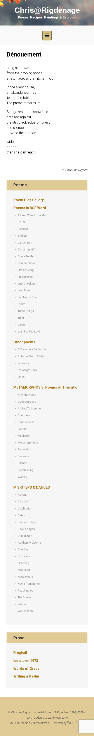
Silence (22, 463)
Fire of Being (26, 270)
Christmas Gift (27, 249)
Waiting (22, 476)
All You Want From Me (31, 215)
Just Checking (27, 283)
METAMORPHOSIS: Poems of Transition (46, 387)
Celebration (25, 508)
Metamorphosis (28, 442)
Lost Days (24, 290)
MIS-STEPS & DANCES (31, 487)
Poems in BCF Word (29, 208)
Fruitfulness (25, 276)
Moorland (24, 570)
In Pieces (23, 363)
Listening (23, 563)
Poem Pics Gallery (28, 200)
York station (25, 611)
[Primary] (47, 35)
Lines (21, 376)
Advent (22, 494)
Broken (22, 235)
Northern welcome (29, 542)
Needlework (25, 576)
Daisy (21, 515)
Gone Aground (27, 401)
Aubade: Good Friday (31, 356)
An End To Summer (30, 408)
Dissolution (25, 535)
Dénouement (26, 422)
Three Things (26, 310)
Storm (21, 304)
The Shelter (25, 597)
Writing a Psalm (26, 676)
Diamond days (27, 522)
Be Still (22, 222)
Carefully (23, 501)
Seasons (23, 456)
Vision (22, 324)
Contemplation (27, 263)
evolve (15, 723)
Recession (24, 449)
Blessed (23, 228)
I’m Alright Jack (27, 370)
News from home (29, 583)
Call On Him (25, 242)
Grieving (23, 549)
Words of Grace (26, 669)
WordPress (75, 723)
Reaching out (26, 590)
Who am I (24, 604)
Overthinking (25, 470)
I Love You (24, 556)
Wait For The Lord (29, 331)
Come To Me (25, 256)
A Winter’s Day (27, 394)
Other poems (24, 342)
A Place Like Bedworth (32, 349)
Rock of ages (26, 529)
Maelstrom (24, 435)
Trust (21, 318)
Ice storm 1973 (25, 661)
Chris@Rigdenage (47, 10)
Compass (24, 415)
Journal (22, 429)
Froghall (20, 653)
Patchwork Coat (28, 297)
